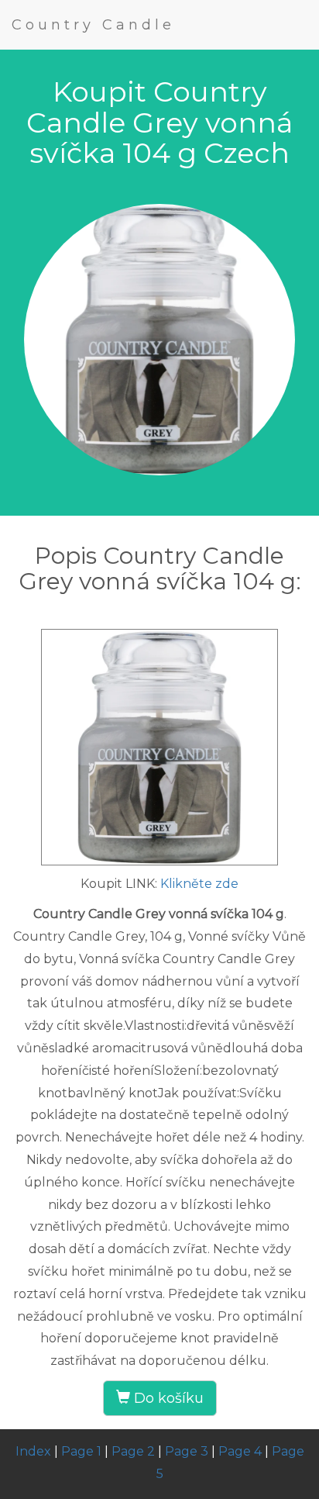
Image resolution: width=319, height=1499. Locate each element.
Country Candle (93, 24)
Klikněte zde (199, 883)
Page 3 (186, 1451)
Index (33, 1451)
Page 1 (81, 1451)
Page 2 (133, 1451)
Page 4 (240, 1451)
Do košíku (167, 1398)
